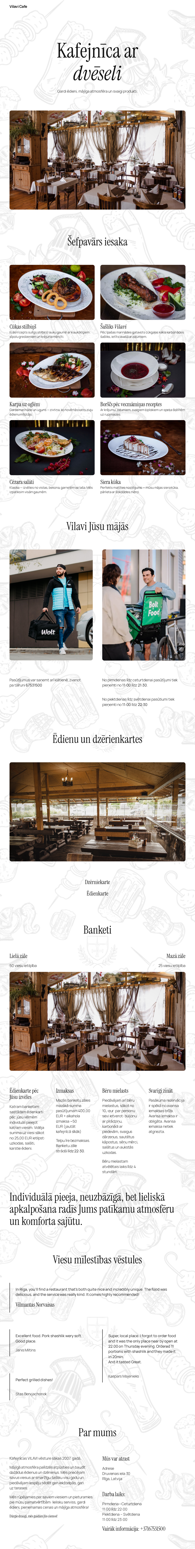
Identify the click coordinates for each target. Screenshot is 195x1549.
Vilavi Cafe (18, 6)
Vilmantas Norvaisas (35, 1304)
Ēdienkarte (97, 893)
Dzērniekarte (97, 882)
